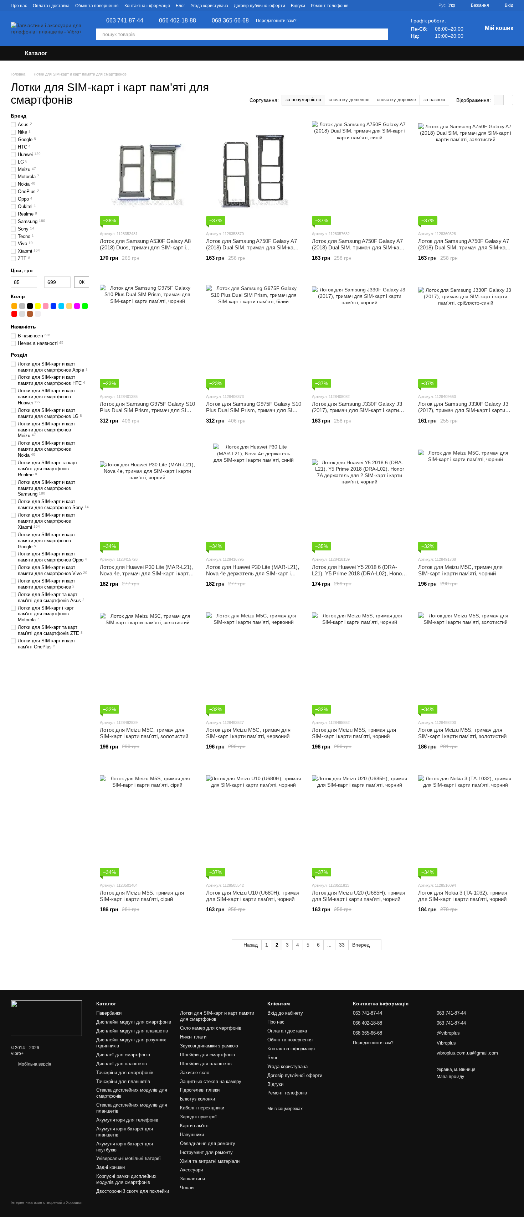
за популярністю (303, 99)
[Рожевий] (45, 306)
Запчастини (192, 1178)
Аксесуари (191, 1169)
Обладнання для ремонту (207, 1143)
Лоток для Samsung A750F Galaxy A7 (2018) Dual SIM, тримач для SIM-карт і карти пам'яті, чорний (253, 247)
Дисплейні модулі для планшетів (132, 1031)
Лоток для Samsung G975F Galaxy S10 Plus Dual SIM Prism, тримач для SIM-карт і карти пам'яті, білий (253, 410)
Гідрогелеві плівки (200, 1090)
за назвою (434, 99)
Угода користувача (209, 5)
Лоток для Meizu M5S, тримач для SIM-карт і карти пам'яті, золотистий (462, 733)
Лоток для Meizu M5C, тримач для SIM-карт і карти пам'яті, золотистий (144, 733)
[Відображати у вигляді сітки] (499, 100)
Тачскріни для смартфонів (124, 1072)
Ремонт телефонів (329, 5)
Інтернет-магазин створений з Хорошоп (46, 1202)
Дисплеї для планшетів (121, 1063)
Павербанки (109, 1013)
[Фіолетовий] (77, 306)
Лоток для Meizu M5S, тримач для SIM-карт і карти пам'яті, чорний (354, 733)
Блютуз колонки (197, 1099)
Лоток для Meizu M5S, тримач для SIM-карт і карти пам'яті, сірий (142, 896)
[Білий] (37, 313)
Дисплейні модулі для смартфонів (133, 1022)
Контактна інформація (147, 5)
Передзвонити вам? (276, 20)
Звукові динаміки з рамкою (209, 1045)
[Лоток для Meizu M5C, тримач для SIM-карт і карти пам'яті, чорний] (466, 497)
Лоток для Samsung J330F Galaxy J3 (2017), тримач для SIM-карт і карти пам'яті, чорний (357, 410)
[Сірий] (22, 306)
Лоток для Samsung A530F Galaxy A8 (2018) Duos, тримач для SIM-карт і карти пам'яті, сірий (145, 247)
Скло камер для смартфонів (210, 1028)
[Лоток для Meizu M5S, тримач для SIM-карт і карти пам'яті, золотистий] (466, 660)
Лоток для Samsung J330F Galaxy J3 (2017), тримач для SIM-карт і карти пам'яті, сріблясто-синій (463, 410)
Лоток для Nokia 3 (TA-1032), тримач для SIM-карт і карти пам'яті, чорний (462, 896)
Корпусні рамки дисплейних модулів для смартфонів (126, 1179)
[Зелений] (84, 306)
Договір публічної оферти (259, 5)
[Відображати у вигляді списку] (508, 100)
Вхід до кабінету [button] (285, 1013)
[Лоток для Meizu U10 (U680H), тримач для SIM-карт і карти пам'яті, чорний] (254, 823)
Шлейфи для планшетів (206, 1063)
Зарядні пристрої (198, 1116)
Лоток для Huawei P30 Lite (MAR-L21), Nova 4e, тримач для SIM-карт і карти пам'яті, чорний (146, 573)
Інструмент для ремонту (206, 1152)
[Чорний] (30, 306)
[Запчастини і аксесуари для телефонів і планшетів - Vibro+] (46, 1017)
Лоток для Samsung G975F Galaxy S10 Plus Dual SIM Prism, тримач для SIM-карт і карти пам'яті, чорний (147, 410)
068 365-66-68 (230, 21)
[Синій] (53, 306)
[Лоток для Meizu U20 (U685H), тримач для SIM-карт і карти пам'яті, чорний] (359, 823)
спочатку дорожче (396, 99)
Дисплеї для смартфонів (123, 1054)
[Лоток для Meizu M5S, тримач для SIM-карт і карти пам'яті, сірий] (147, 823)
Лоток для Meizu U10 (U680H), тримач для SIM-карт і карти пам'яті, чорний (252, 896)
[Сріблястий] (22, 313)
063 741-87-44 (124, 21)
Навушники (192, 1134)
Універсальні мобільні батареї (128, 1158)
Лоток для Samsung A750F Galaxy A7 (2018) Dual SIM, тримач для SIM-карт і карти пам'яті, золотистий (465, 247)
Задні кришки (110, 1167)
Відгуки (298, 5)
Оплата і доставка (51, 5)
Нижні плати (193, 1037)
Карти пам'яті (194, 1125)
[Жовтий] (37, 306)
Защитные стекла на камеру (210, 1081)
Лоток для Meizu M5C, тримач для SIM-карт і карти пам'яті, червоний (248, 733)
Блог (180, 5)
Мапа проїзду (450, 1076)
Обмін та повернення (97, 5)
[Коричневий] (30, 313)
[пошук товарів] (382, 34)
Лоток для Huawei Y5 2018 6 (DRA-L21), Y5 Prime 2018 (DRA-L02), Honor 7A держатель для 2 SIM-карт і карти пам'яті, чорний (358, 576)
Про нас (19, 5)
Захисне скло (194, 1072)
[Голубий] (61, 306)
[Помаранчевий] (14, 306)
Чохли (187, 1187)
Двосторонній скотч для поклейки (132, 1191)
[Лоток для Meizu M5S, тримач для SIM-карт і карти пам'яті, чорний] (359, 660)
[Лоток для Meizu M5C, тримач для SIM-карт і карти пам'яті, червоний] (254, 660)
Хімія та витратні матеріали (210, 1161)
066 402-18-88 (177, 21)
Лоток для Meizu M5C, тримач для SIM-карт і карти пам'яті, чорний (460, 570)
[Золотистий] (69, 306)
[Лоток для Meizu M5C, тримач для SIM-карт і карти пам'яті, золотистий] (147, 660)
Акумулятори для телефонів (127, 1120)
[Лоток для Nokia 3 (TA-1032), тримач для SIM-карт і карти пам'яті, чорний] (466, 823)
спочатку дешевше (349, 99)
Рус (442, 5)
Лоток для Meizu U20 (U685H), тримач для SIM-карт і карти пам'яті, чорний (358, 896)
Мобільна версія (34, 1064)
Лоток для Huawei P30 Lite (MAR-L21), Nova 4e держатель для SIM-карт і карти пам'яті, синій (252, 573)
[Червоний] (14, 313)
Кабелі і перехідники (202, 1107)
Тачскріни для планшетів (123, 1081)
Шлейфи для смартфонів (207, 1054)
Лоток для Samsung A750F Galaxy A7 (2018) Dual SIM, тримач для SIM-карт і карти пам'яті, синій (359, 247)
